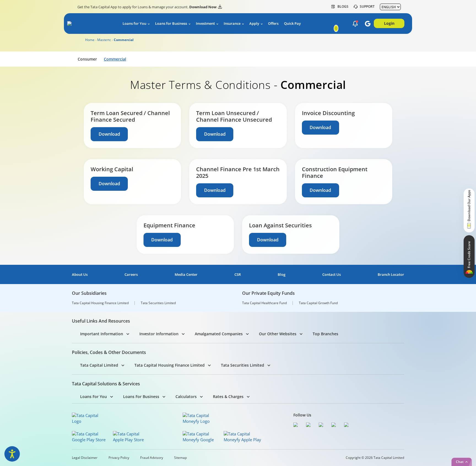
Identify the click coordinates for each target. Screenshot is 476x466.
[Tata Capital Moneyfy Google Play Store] (201, 437)
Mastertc (104, 40)
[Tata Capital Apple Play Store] (132, 437)
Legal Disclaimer (85, 458)
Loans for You (134, 23)
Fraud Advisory (151, 458)
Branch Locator (391, 274)
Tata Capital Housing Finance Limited (100, 303)
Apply (254, 23)
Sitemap (180, 458)
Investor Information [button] (158, 333)
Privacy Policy (119, 458)
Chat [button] (460, 461)
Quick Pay (292, 23)
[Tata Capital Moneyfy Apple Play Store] (242, 437)
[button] (355, 24)
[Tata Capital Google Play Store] (91, 437)
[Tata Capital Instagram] (322, 425)
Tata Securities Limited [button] (242, 365)
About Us (80, 274)
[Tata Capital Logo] (89, 418)
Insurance (232, 23)
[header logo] (89, 24)
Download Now (203, 7)
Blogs (342, 7)
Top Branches (325, 333)
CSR (237, 274)
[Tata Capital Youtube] (335, 425)
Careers (131, 274)
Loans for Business (171, 23)
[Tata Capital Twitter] (309, 425)
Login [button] (389, 23)
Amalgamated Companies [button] (219, 333)
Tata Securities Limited (158, 303)
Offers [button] (273, 23)
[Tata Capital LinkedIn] (347, 425)
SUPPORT (367, 7)
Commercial (115, 59)
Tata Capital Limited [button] (99, 365)
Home (89, 40)
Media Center (186, 274)
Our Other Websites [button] (277, 333)
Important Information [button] (101, 333)
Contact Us (331, 274)
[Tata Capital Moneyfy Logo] (199, 418)
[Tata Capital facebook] (297, 425)
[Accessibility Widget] (12, 454)
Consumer (87, 59)
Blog (281, 274)
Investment (205, 23)
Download (109, 134)
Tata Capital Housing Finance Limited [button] (169, 365)
